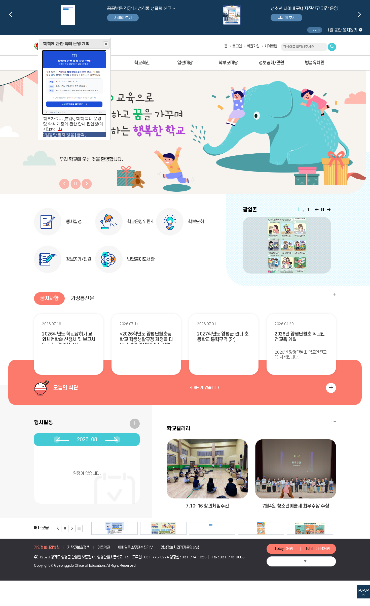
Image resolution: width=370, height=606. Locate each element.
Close (105, 43)
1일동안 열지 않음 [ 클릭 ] (64, 134)
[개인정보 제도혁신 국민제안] (114, 528)
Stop (318, 30)
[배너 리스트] (79, 528)
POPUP (363, 590)
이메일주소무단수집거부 (135, 547)
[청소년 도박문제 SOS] (310, 528)
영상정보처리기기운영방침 (180, 547)
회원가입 (253, 46)
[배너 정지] (64, 528)
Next (360, 14)
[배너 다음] (72, 528)
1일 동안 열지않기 (342, 30)
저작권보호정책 (78, 547)
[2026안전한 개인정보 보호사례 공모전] (163, 528)
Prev (11, 14)
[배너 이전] (57, 528)
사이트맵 (271, 46)
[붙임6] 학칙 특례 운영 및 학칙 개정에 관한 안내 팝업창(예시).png (73, 123)
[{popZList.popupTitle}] (287, 245)
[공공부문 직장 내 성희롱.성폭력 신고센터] (212, 528)
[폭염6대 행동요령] (261, 528)
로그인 (237, 46)
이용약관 (103, 547)
